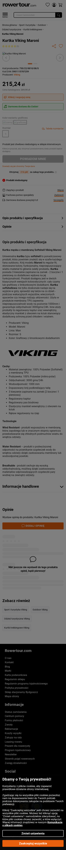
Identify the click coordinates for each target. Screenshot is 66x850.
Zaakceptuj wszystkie (33, 843)
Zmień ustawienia (33, 833)
